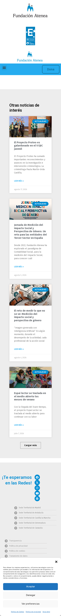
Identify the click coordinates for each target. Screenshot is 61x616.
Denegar (30, 595)
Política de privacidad (33, 612)
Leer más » (19, 181)
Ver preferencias (31, 603)
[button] (56, 561)
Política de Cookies (17, 612)
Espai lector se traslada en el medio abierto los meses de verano (30, 396)
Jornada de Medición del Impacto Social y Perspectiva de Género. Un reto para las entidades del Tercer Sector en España (30, 231)
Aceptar (30, 586)
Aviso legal (46, 612)
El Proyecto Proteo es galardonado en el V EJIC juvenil (28, 146)
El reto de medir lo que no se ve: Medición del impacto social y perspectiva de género (29, 315)
